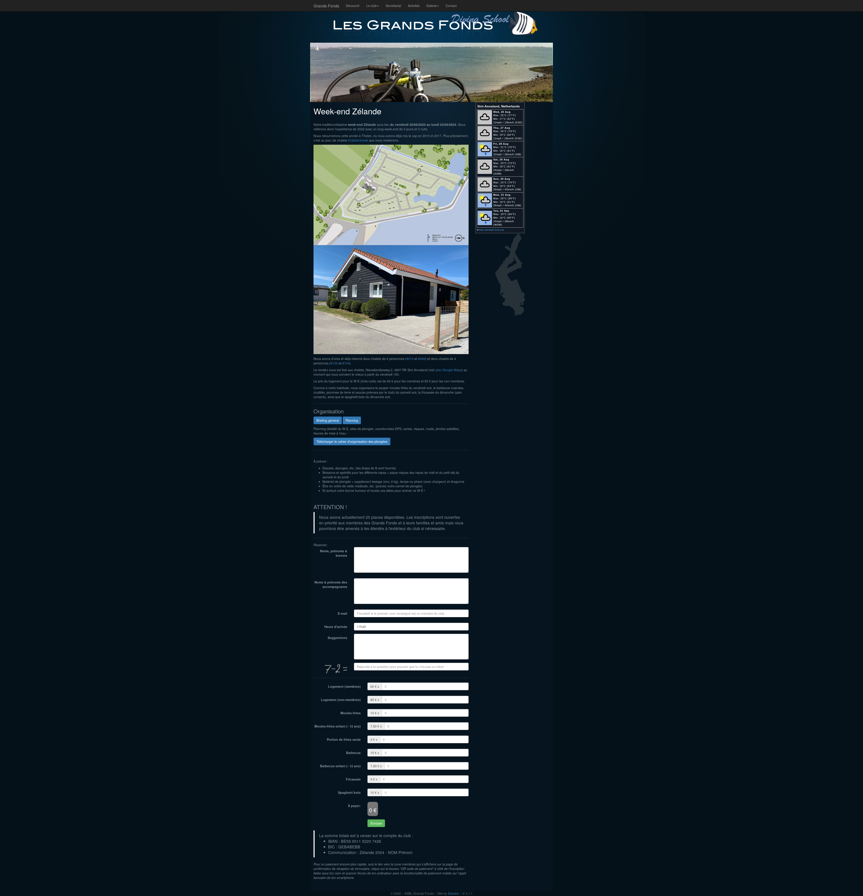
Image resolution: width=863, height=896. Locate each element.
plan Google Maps (449, 370)
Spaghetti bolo (349, 792)
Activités (414, 5)
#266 (421, 358)
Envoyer (376, 823)
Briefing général (327, 420)
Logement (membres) (344, 686)
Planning (352, 420)
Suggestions (337, 637)
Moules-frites (350, 713)
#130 (334, 363)
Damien (453, 893)
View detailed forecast (491, 229)
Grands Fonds (326, 6)
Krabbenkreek (358, 140)
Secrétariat (393, 5)
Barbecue (353, 752)
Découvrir (353, 5)
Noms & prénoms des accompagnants (330, 584)
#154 (345, 363)
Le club (371, 5)
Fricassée (353, 779)
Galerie (431, 5)
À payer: (354, 805)
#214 (410, 358)
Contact (451, 5)
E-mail (342, 613)
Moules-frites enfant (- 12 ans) (337, 726)
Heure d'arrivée (335, 626)
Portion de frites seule (344, 739)
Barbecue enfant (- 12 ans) (340, 766)
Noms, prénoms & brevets (333, 553)
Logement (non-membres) (341, 699)
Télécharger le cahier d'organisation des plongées (351, 441)
